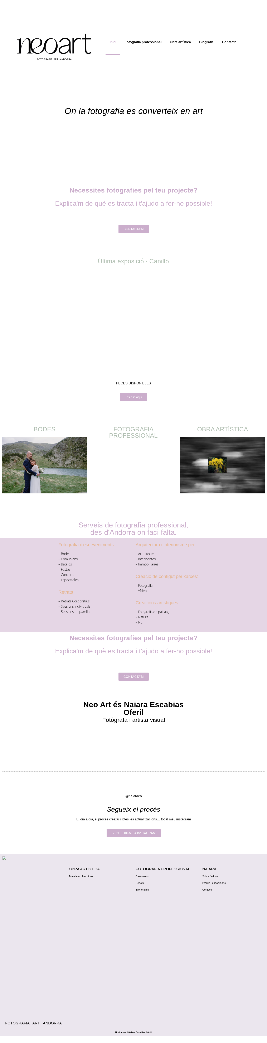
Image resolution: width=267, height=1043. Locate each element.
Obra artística (180, 42)
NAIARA (209, 869)
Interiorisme (142, 889)
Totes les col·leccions (81, 876)
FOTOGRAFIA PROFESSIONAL (133, 432)
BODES (44, 429)
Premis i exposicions (214, 883)
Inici (113, 42)
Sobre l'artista (210, 876)
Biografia (206, 42)
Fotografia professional (143, 42)
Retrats (140, 883)
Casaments (142, 876)
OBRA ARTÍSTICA (222, 429)
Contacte (229, 42)
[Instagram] (207, 900)
